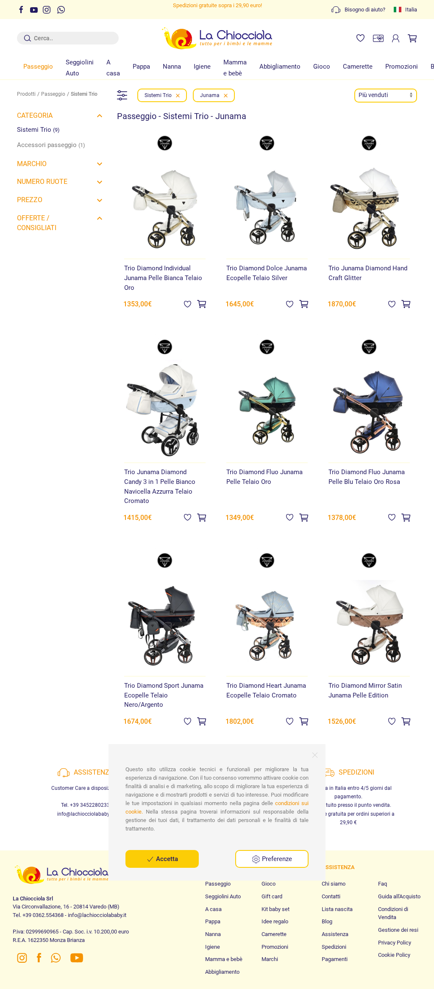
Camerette (358, 66)
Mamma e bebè (235, 67)
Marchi (270, 959)
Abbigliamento (279, 66)
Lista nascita (337, 909)
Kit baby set (275, 909)
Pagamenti (335, 959)
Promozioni (401, 66)
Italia (411, 9)
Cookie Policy (394, 955)
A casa (113, 67)
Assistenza (335, 934)
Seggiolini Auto (80, 67)
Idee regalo (275, 921)
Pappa (141, 66)
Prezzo (29, 200)
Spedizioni (334, 947)
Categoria (35, 115)
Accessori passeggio (51, 145)
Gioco (321, 66)
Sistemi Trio (38, 129)
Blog (327, 921)
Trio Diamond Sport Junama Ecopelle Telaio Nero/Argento (163, 695)
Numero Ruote (42, 182)
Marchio (32, 164)
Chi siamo (333, 884)
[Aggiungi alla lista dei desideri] (187, 304)
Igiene (202, 66)
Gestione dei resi (398, 930)
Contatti (331, 896)
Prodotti (26, 94)
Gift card (272, 896)
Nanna (172, 66)
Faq (382, 884)
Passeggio (38, 66)
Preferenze (276, 859)
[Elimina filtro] (178, 95)
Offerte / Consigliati (36, 223)
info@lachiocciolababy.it (85, 814)
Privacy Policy (394, 942)
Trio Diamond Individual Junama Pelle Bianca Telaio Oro (163, 277)
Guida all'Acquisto (399, 896)
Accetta (166, 859)
